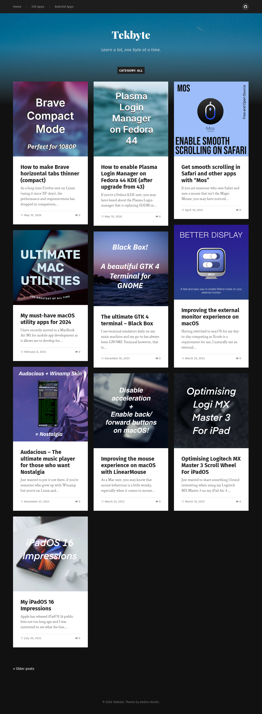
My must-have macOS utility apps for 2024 (48, 319)
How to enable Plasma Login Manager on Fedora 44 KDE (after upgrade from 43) (129, 177)
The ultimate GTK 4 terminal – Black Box (127, 320)
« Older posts (23, 669)
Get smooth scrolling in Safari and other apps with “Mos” (210, 174)
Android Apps (64, 6)
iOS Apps (38, 6)
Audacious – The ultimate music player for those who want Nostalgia (48, 462)
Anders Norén (149, 702)
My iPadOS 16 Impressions (37, 605)
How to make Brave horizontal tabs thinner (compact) (50, 174)
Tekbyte (131, 34)
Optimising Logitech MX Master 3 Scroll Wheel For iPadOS (211, 465)
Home (17, 6)
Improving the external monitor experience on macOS (210, 317)
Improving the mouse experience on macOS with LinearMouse (128, 465)
